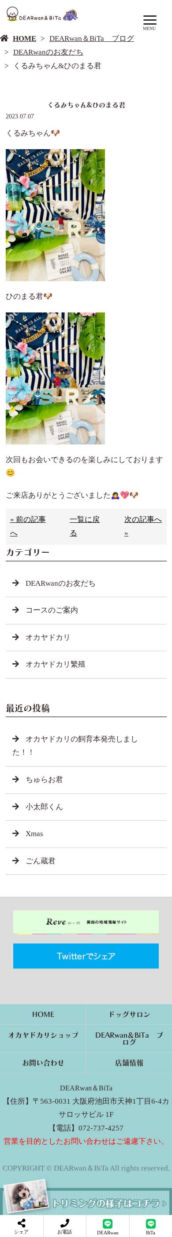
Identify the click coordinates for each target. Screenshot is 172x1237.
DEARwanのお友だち (48, 52)
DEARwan (108, 1232)
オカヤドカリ (48, 637)
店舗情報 (129, 1062)
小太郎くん (44, 807)
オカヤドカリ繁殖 (56, 664)
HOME (24, 38)
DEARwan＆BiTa (86, 1088)
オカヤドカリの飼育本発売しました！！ (75, 746)
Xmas (34, 834)
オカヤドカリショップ (43, 1035)
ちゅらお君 (44, 779)
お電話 (64, 1231)
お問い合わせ (43, 1062)
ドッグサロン (129, 1014)
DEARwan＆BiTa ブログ (91, 38)
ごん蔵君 (41, 861)
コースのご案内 (52, 610)
